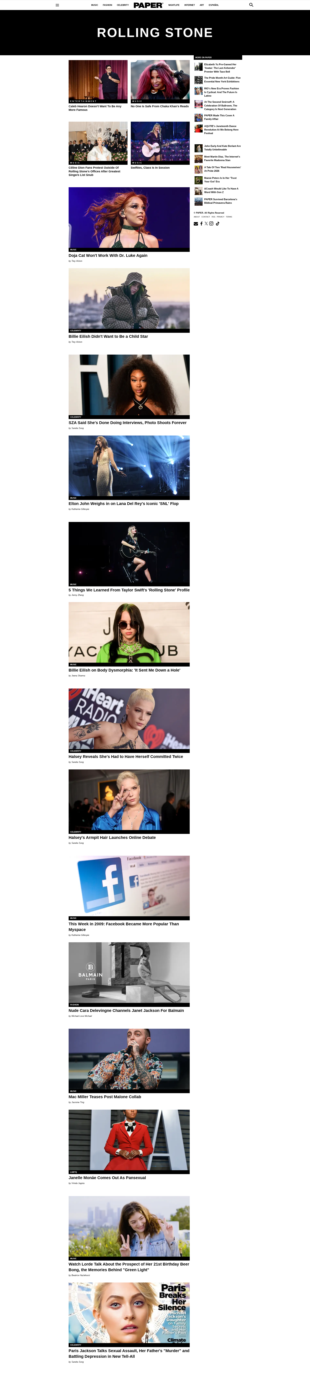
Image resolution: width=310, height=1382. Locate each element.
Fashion (107, 5)
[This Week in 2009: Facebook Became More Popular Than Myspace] (129, 886)
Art (202, 5)
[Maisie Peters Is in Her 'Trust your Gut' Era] (199, 180)
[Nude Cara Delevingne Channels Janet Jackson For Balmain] (129, 972)
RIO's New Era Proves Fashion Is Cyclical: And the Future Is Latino (221, 92)
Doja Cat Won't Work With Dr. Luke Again (108, 255)
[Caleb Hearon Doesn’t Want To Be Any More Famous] (98, 79)
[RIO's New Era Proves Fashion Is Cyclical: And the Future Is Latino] (199, 91)
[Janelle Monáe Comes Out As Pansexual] (129, 1140)
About (197, 217)
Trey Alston (77, 261)
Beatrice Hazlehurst (81, 1275)
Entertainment (83, 101)
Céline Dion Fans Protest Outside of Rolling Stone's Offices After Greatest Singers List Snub (94, 171)
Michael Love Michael (82, 1016)
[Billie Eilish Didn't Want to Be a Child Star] (129, 298)
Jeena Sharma (78, 675)
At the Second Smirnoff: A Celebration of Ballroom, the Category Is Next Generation (220, 105)
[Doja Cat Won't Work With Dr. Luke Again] (129, 217)
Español (214, 5)
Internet (189, 5)
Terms (229, 217)
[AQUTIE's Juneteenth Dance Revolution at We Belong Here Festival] (199, 128)
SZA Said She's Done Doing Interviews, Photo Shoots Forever (128, 422)
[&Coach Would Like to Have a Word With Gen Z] (199, 191)
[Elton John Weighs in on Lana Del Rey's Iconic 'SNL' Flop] (129, 466)
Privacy (220, 217)
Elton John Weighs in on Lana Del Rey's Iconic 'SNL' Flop (124, 503)
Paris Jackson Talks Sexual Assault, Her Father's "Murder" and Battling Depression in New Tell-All (129, 1353)
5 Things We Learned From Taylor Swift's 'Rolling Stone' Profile (129, 590)
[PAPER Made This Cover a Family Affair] (199, 118)
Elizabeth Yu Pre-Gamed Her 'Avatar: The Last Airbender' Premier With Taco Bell (220, 68)
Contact (206, 217)
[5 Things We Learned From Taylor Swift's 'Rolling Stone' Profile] (129, 552)
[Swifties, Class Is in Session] (160, 141)
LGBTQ (73, 1172)
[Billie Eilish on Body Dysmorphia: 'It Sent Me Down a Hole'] (129, 632)
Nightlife (174, 5)
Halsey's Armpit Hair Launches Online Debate (112, 837)
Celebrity (123, 5)
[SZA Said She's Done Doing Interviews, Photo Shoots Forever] (129, 385)
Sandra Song (78, 428)
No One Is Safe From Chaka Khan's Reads (160, 106)
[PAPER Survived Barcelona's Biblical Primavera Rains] (199, 202)
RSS (213, 217)
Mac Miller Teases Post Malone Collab (105, 1096)
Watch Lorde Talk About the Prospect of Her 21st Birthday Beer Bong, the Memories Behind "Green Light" (129, 1267)
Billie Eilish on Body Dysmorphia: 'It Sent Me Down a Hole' (124, 670)
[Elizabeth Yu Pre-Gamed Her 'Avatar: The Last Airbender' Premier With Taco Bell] (199, 67)
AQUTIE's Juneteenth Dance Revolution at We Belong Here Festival (221, 130)
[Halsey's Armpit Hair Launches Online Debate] (129, 799)
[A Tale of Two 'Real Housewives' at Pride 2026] (199, 170)
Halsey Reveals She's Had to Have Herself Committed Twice (126, 756)
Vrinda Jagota (78, 1183)
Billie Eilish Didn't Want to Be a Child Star (108, 336)
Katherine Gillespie (80, 509)
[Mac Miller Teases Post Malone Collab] (129, 1059)
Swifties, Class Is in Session (150, 167)
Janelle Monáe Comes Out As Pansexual (107, 1177)
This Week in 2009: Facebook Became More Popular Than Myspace (124, 927)
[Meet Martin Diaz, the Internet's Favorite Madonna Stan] (199, 159)
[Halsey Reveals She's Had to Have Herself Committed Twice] (129, 718)
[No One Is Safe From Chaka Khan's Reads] (160, 79)
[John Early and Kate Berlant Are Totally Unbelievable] (199, 148)
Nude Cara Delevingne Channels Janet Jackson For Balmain (126, 1010)
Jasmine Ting (78, 1102)
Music (94, 5)
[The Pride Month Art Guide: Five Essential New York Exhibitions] (199, 80)
